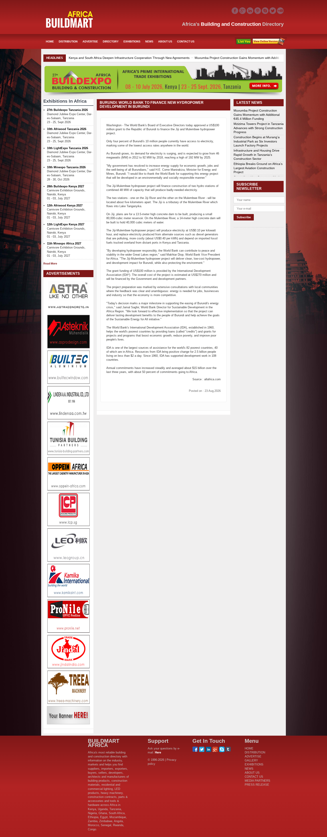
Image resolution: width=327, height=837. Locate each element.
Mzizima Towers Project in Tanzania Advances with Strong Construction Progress (259, 128)
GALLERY (251, 760)
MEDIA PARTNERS (257, 780)
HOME (50, 41)
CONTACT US (185, 41)
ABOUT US (165, 41)
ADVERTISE (90, 41)
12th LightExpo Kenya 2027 (65, 224)
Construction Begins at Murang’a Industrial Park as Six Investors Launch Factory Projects (257, 141)
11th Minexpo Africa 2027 (64, 243)
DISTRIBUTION (68, 41)
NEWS (149, 41)
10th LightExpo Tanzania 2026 (67, 148)
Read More (50, 263)
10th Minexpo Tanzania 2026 (66, 167)
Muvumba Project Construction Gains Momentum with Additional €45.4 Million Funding (149, 58)
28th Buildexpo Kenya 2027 (65, 186)
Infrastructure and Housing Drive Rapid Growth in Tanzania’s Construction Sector (256, 154)
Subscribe (268, 41)
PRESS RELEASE (257, 784)
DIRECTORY (111, 41)
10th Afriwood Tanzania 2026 (66, 129)
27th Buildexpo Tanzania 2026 (67, 110)
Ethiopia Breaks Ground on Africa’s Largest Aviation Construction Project (258, 168)
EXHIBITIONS (131, 41)
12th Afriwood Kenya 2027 (65, 205)
